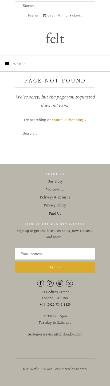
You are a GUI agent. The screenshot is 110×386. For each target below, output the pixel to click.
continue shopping (68, 120)
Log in (33, 15)
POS (43, 369)
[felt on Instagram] (59, 283)
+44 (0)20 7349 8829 (55, 305)
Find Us (55, 214)
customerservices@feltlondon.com (55, 335)
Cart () (54, 15)
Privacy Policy (55, 206)
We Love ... (55, 190)
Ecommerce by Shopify (70, 369)
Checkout (74, 15)
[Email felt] (69, 283)
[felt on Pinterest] (50, 283)
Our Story (55, 182)
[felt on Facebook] (40, 283)
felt (36, 369)
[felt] (55, 37)
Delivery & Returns (55, 198)
